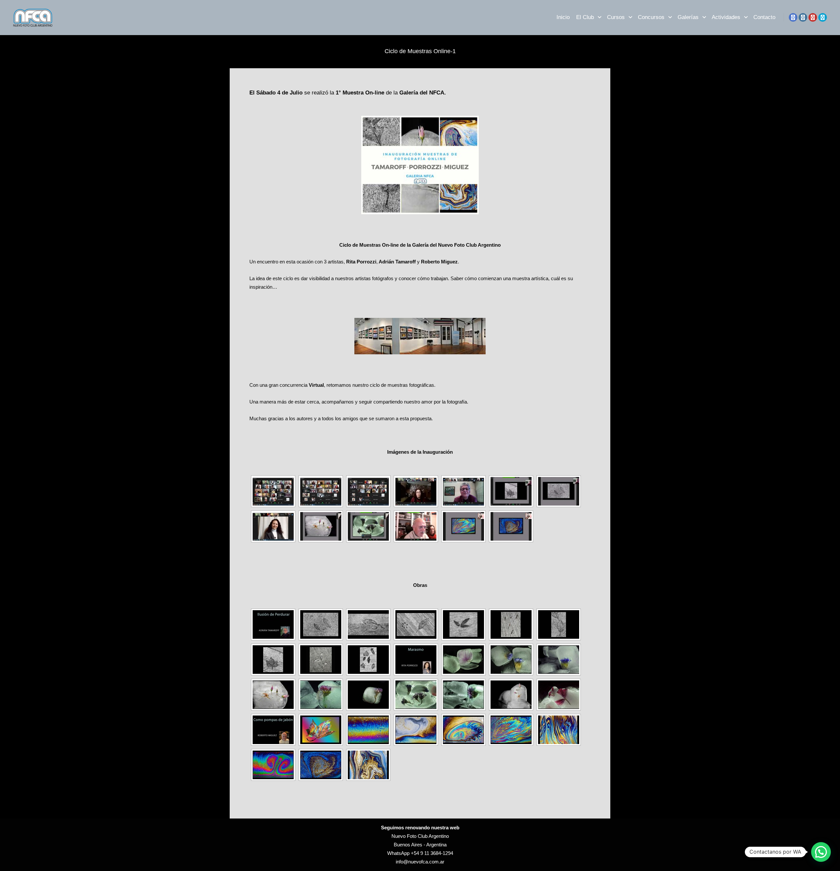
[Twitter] (822, 17)
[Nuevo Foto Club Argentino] (32, 17)
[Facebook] (793, 17)
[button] (821, 852)
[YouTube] (812, 17)
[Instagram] (803, 17)
